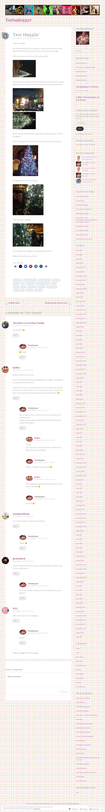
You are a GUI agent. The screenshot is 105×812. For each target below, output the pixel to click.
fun (22, 283)
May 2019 (79, 339)
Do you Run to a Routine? (83, 209)
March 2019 (79, 348)
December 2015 (81, 514)
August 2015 (80, 531)
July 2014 (79, 586)
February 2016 (80, 505)
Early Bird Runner (81, 781)
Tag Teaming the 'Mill (82, 196)
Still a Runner (86, 157)
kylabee (16, 367)
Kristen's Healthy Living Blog (84, 736)
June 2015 (79, 539)
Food (77, 653)
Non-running (79, 657)
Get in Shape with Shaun (83, 732)
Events (78, 648)
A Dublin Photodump (82, 230)
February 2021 (80, 267)
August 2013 (80, 633)
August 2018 (80, 378)
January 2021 (80, 272)
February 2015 (80, 556)
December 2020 (81, 276)
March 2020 (79, 297)
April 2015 (79, 548)
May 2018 (79, 390)
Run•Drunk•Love (81, 749)
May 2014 (79, 594)
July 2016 (79, 484)
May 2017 (79, 441)
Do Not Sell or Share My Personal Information (66, 803)
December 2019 (81, 310)
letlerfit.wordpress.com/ (83, 728)
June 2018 (79, 386)
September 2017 (81, 424)
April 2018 (79, 395)
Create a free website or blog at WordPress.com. (39, 803)
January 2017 (80, 458)
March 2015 (79, 552)
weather (29, 290)
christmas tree (44, 280)
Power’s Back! (14, 303)
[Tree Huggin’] (5, 35)
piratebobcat (19, 558)
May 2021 (79, 254)
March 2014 (79, 603)
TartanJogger (18, 20)
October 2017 (80, 420)
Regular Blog (80, 678)
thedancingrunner (81, 768)
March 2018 (79, 399)
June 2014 (79, 590)
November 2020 (81, 280)
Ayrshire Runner (81, 740)
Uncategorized (80, 686)
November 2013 (81, 620)
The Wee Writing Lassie (83, 707)
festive (16, 283)
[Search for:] (84, 51)
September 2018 (81, 373)
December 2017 (81, 412)
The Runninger (80, 777)
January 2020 (80, 305)
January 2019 (80, 357)
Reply (16, 335)
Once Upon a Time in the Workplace (87, 715)
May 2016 (79, 492)
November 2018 (81, 365)
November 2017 (81, 416)
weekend (38, 290)
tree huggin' (51, 287)
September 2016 (81, 475)
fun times (30, 283)
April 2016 (79, 497)
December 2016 (81, 463)
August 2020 (80, 293)
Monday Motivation (82, 205)
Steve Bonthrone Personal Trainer (86, 772)
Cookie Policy (37, 808)
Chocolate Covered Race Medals (28, 323)
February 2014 (80, 607)
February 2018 (80, 403)
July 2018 (79, 382)
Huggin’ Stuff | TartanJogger (29, 653)
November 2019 (81, 314)
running (78, 682)
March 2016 (79, 501)
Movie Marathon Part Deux (84, 239)
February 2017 (80, 454)
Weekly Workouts (81, 63)
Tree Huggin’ (26, 34)
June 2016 (79, 488)
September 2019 (81, 322)
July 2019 (79, 331)
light (54, 283)
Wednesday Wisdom (82, 213)
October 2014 (80, 573)
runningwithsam (21, 513)
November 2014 (81, 569)
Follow (80, 129)
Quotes (78, 669)
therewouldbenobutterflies (84, 723)
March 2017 (79, 450)
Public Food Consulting (83, 698)
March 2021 (79, 263)
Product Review (81, 665)
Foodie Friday (80, 201)
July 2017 (79, 433)
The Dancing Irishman (82, 764)
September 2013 (81, 628)
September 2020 (81, 289)
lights (16, 287)
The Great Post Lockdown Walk (85, 67)
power (23, 287)
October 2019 (80, 318)
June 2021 (79, 250)
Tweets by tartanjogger (82, 90)
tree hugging (19, 290)
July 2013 (79, 637)
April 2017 (79, 446)
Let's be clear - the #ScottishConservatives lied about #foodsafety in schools (86, 220)
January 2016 (80, 509)
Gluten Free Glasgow (82, 711)
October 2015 (80, 522)
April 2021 (79, 259)
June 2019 (79, 335)
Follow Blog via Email (86, 110)
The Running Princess (88, 179)
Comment (64, 691)
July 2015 (79, 535)
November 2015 (81, 518)
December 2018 (81, 361)
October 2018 (80, 369)
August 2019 (80, 327)
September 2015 (81, 526)
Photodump (79, 661)
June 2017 (79, 437)
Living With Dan (80, 702)
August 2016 (80, 480)
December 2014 (81, 565)
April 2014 (79, 599)
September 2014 (81, 577)
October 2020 (80, 284)
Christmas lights (30, 280)
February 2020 (80, 301)
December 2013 (81, 616)
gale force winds (42, 283)
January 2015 (80, 560)
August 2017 (80, 429)
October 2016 (80, 471)
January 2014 (80, 611)
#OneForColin (80, 753)
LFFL (15, 608)
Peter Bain (79, 719)
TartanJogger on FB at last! (56, 303)
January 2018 (80, 407)
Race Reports (80, 674)
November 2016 (81, 467)
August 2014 (80, 582)
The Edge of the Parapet (83, 745)
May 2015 (79, 543)
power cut (32, 287)
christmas (17, 280)
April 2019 (79, 344)
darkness (55, 280)
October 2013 (80, 624)
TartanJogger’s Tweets (87, 86)
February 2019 (80, 352)
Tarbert (42, 287)
